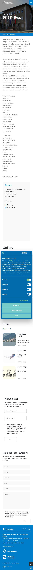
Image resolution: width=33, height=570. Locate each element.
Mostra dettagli (24, 300)
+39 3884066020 (11, 194)
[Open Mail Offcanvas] (31, 568)
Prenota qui (8, 201)
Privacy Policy (15, 433)
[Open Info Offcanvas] (31, 564)
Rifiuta (16, 315)
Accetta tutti (16, 305)
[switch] (29, 284)
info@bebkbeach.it (10, 196)
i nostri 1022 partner (10, 261)
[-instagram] (26, 529)
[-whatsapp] (29, 529)
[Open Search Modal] (27, 2)
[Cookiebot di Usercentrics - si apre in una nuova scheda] (20, 253)
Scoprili (5, 329)
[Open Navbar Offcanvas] (31, 2)
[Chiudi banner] (30, 253)
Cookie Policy (15, 563)
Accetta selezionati (16, 310)
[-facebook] (23, 529)
